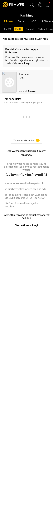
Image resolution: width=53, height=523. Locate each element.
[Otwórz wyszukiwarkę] (31, 4)
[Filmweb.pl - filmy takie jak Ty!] (13, 5)
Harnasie (24, 74)
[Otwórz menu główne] (47, 4)
